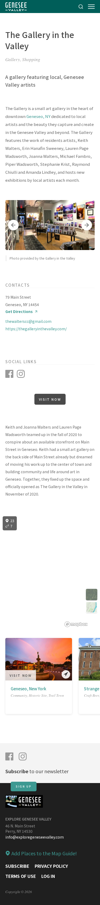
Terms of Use (20, 876)
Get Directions (19, 312)
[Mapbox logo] (76, 624)
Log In (48, 876)
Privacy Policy (51, 866)
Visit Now (50, 399)
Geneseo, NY (38, 116)
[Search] (81, 6)
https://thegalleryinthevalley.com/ (36, 328)
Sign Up (23, 786)
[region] (50, 572)
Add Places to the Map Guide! (44, 853)
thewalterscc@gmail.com (28, 321)
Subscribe (17, 866)
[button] (13, 225)
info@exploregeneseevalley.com (34, 837)
